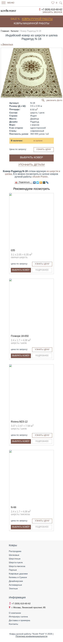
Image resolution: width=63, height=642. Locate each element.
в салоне (38, 140)
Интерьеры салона (18, 616)
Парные (13, 570)
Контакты (13, 624)
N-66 (13, 507)
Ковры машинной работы (31, 23)
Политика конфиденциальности (31, 636)
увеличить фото (54, 100)
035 (13, 250)
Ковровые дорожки (18, 573)
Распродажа (15, 551)
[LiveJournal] (47, 182)
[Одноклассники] (41, 182)
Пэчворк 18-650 (20, 336)
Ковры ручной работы (37, 19)
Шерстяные (14, 558)
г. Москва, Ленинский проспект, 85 (29, 607)
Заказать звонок (52, 12)
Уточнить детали (31, 164)
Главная (5, 31)
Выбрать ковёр (21, 270)
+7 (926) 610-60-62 (51, 9)
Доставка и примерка (19, 620)
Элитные (13, 588)
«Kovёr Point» (40, 176)
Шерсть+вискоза (17, 566)
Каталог (15, 31)
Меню (10, 3)
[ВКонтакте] (34, 182)
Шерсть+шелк (16, 562)
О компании (15, 613)
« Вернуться (7, 44)
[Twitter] (37, 182)
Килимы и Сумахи (18, 577)
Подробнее (42, 270)
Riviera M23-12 (19, 421)
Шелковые (14, 555)
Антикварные (15, 585)
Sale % (15, 19)
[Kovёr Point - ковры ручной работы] (7, 10)
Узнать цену (43, 149)
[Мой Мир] (44, 182)
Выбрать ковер (31, 157)
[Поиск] (60, 3)
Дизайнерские (16, 581)
